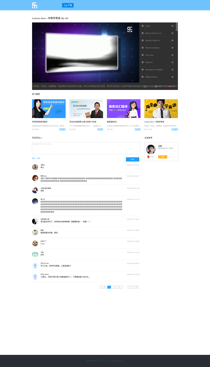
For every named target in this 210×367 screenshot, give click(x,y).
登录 (33, 158)
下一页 (135, 287)
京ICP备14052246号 (93, 361)
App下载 (68, 5)
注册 (38, 158)
